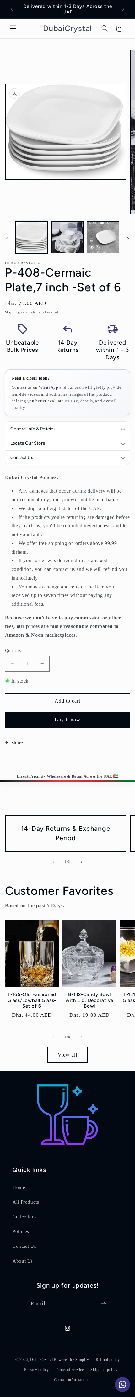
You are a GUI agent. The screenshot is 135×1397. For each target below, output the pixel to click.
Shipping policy (103, 1370)
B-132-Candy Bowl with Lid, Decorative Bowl (89, 1000)
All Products (26, 1202)
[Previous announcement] (12, 9)
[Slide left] (7, 238)
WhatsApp (48, 387)
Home (19, 1187)
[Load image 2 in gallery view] (67, 237)
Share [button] (17, 742)
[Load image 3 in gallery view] (103, 237)
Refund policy (108, 1360)
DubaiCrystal (41, 1360)
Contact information (71, 1380)
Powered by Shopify (71, 1360)
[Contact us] (122, 1384)
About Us (23, 1260)
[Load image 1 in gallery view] (31, 237)
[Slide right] (128, 238)
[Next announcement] (123, 9)
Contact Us (24, 1246)
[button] (13, 28)
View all (67, 1054)
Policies (21, 1231)
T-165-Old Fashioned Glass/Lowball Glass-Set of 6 (32, 1000)
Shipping (12, 312)
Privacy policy (36, 1370)
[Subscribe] (103, 1303)
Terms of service (70, 1370)
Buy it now (67, 719)
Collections (25, 1216)
